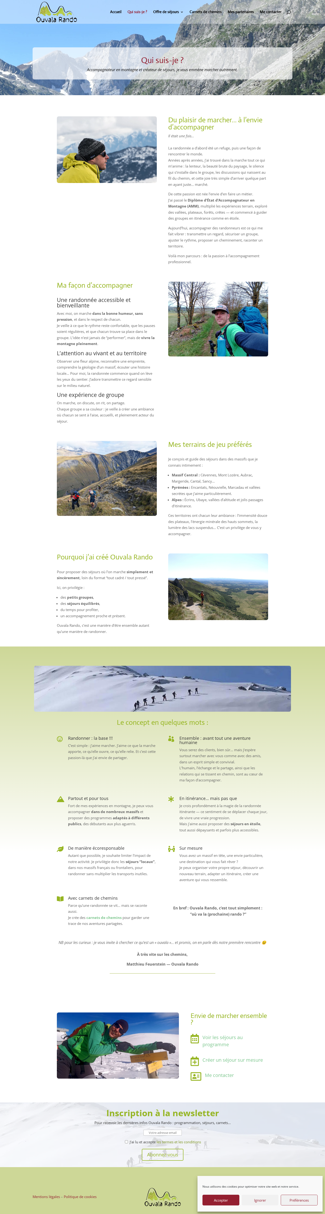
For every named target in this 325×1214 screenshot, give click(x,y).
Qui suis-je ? (137, 12)
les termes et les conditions (179, 1142)
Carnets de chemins (206, 12)
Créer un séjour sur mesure (232, 1060)
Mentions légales (46, 1196)
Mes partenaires (241, 12)
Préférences (299, 1200)
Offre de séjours (166, 12)
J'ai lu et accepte (165, 1142)
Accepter (221, 1200)
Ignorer (260, 1200)
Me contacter (270, 12)
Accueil (116, 12)
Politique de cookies (80, 1196)
